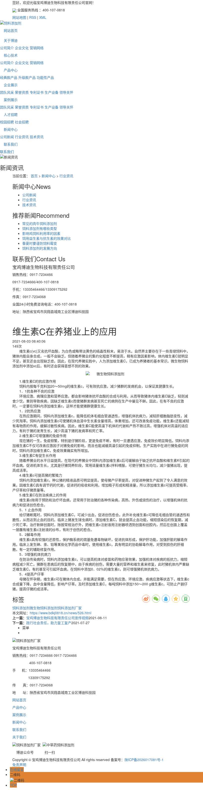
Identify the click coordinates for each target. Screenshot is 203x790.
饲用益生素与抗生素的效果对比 (46, 238)
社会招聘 (22, 121)
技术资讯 (37, 136)
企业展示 (11, 84)
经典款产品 (8, 77)
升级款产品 (27, 77)
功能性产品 (45, 77)
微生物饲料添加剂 (43, 607)
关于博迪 (11, 40)
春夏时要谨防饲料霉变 (39, 243)
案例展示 (11, 99)
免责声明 (19, 764)
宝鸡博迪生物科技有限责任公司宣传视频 (57, 617)
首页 (34, 175)
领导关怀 (66, 92)
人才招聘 (11, 114)
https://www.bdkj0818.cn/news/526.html (60, 612)
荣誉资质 (22, 92)
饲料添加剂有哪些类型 (39, 228)
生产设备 (51, 92)
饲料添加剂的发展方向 (39, 248)
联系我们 (11, 144)
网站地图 (19, 17)
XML (42, 17)
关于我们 (19, 736)
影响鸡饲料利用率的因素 (41, 233)
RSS (32, 17)
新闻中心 (11, 129)
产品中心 (11, 69)
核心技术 (11, 55)
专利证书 (37, 92)
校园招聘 (7, 121)
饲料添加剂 (21, 607)
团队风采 (7, 92)
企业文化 (22, 47)
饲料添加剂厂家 (69, 607)
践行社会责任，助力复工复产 (48, 622)
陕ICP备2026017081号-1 (144, 759)
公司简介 (7, 47)
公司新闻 (7, 136)
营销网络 (37, 47)
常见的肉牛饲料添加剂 (39, 223)
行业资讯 (22, 136)
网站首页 (11, 30)
